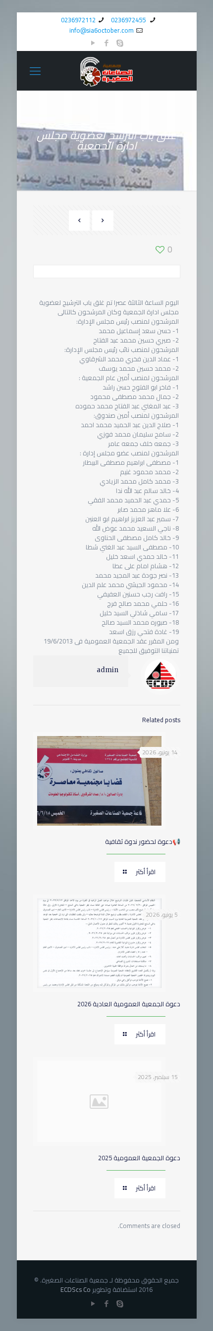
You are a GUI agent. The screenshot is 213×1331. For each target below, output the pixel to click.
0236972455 (129, 20)
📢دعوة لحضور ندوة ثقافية (142, 841)
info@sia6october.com (101, 30)
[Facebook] (107, 43)
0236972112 (78, 20)
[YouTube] (93, 43)
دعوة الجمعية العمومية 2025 (139, 1158)
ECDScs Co (75, 1289)
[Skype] (120, 43)
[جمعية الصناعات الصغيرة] (107, 71)
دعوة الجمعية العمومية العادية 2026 (128, 1004)
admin (107, 670)
